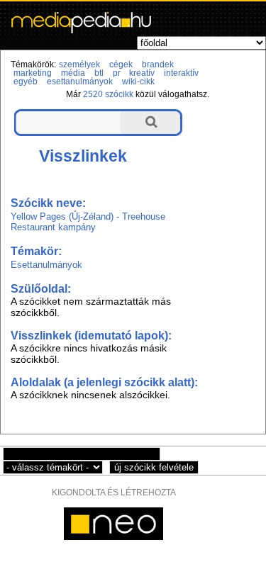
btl (99, 73)
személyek (79, 64)
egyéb (25, 81)
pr (117, 73)
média (73, 73)
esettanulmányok (80, 81)
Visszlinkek (83, 156)
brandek (158, 64)
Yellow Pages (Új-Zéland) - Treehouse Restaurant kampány (88, 221)
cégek (121, 64)
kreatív (142, 73)
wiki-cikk (138, 81)
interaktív (181, 73)
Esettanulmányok (46, 264)
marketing (32, 73)
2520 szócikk (108, 94)
